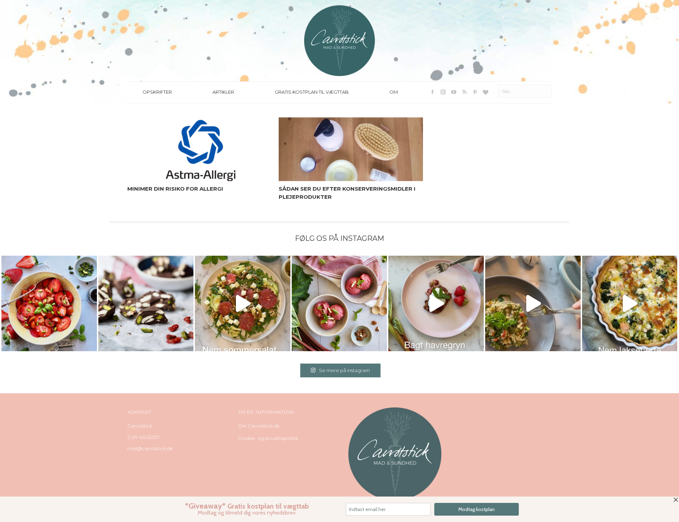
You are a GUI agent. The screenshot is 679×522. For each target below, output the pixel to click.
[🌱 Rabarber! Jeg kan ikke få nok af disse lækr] (339, 303)
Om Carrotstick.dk (258, 426)
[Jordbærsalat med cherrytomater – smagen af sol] (49, 303)
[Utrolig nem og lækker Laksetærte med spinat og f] (630, 303)
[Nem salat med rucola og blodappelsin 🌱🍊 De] (242, 303)
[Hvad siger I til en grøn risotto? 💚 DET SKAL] (533, 303)
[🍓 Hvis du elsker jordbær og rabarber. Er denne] (436, 303)
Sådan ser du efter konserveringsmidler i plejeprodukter (347, 192)
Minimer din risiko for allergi (175, 188)
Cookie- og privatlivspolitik (268, 438)
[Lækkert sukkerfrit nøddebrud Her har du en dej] (146, 303)
